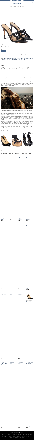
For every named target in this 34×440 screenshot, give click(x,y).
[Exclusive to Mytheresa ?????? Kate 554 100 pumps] (29, 296)
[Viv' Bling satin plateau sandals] (29, 255)
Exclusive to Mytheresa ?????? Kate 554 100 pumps (6, 149)
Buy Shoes (3, 51)
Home (11, 6)
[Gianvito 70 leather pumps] (4, 324)
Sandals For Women (11, 59)
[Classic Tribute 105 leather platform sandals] (4, 393)
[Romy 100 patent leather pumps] (21, 324)
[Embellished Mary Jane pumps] (4, 186)
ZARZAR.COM (17, 3)
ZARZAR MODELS (12, 437)
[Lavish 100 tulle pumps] (13, 255)
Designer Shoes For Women (13, 58)
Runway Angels (10, 436)
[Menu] (1, 3)
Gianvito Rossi (3, 60)
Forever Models (25, 435)
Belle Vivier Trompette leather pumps (29, 219)
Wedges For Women (23, 59)
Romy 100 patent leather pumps (20, 357)
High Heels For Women (26, 58)
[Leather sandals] (21, 255)
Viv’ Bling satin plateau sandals (29, 288)
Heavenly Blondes (30, 435)
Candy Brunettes (14, 434)
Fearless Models (13, 435)
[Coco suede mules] (13, 186)
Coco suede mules (12, 218)
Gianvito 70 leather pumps (3, 357)
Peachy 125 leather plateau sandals (28, 426)
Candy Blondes (9, 434)
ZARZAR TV (23, 437)
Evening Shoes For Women (18, 6)
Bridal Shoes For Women (7, 58)
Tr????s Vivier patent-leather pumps (21, 219)
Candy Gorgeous (25, 434)
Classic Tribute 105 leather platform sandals (4, 426)
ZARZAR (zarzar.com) (11, 54)
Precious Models (4, 436)
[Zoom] (2, 44)
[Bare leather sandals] (13, 393)
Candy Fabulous (20, 434)
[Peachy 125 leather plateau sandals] (29, 393)
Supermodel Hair (15, 436)
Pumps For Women (6, 59)
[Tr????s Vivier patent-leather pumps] (21, 186)
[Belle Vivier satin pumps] (4, 255)
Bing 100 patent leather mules (21, 426)
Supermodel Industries (21, 436)
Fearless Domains (8, 435)
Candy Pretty (30, 434)
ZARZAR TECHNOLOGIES (18, 437)
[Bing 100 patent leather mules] (21, 393)
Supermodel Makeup (29, 436)
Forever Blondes (19, 435)
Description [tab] (2, 65)
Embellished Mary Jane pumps (4, 219)
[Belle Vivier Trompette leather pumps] (29, 186)
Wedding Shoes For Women (17, 59)
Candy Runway (3, 435)
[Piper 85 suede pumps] (13, 324)
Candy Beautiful (4, 434)
